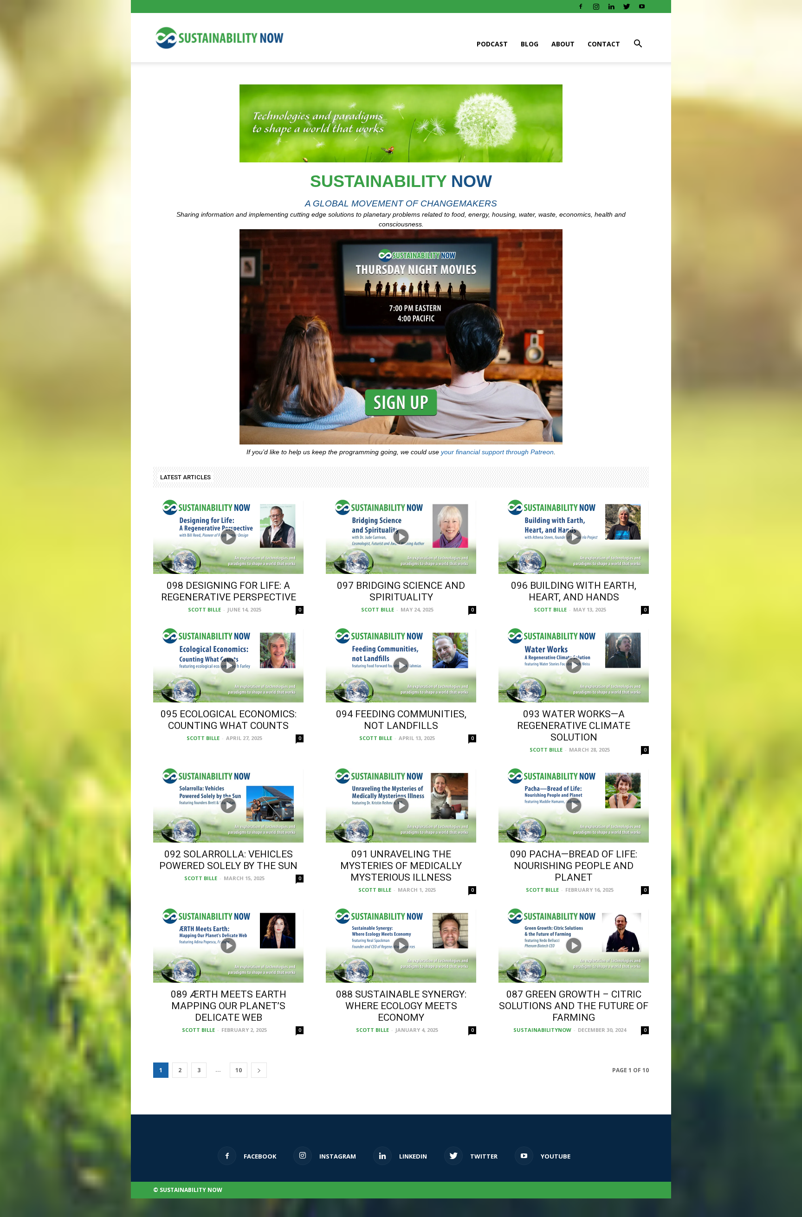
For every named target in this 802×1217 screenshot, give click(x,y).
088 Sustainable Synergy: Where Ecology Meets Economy (401, 1006)
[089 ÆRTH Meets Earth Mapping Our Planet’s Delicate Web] (228, 945)
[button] (638, 43)
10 (238, 1070)
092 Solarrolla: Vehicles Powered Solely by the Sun (228, 860)
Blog (529, 43)
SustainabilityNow (542, 1029)
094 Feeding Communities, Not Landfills (401, 719)
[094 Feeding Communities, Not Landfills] (401, 665)
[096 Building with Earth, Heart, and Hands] (573, 537)
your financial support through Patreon (497, 452)
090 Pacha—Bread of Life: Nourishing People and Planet (573, 866)
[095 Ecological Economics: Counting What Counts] (228, 665)
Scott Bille (204, 609)
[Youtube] (642, 6)
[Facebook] (581, 6)
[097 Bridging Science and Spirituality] (401, 537)
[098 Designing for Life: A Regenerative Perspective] (228, 537)
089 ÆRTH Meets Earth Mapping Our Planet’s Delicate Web (228, 1006)
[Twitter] (627, 6)
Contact (604, 43)
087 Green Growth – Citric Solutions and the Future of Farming (573, 1006)
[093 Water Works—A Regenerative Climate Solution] (573, 665)
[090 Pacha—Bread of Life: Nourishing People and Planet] (573, 805)
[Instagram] (596, 6)
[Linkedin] (611, 6)
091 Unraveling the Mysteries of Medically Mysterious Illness (401, 866)
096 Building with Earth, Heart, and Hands (573, 591)
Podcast (492, 43)
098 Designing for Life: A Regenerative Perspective (228, 591)
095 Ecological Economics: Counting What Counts (229, 719)
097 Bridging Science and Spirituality (401, 591)
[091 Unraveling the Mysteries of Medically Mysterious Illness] (401, 805)
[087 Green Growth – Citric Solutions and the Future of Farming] (573, 945)
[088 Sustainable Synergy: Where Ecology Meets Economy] (401, 945)
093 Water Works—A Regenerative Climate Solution (573, 725)
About (563, 43)
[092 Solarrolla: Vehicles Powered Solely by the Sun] (228, 805)
